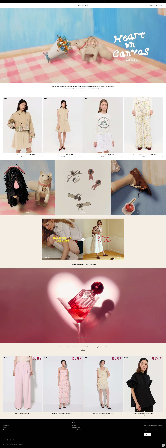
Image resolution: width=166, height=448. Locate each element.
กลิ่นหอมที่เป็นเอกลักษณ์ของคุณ (83, 337)
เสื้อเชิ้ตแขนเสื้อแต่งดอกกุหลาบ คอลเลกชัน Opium (143, 413)
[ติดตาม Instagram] (7, 440)
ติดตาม (147, 434)
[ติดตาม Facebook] (3, 440)
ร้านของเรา (5, 427)
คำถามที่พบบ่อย (6, 425)
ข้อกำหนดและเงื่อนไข (76, 427)
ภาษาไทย (152, 5)
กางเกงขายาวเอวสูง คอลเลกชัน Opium (23, 413)
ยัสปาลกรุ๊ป (74, 425)
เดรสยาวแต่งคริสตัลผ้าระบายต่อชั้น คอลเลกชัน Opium (62, 413)
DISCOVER (47, 257)
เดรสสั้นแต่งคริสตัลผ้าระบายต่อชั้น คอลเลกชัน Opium (103, 413)
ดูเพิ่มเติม (83, 349)
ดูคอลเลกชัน (83, 91)
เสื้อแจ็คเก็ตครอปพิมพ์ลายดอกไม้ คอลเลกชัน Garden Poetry (23, 154)
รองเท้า (138, 212)
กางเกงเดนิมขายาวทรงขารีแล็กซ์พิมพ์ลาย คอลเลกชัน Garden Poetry (143, 154)
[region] (83, 305)
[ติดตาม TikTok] (10, 440)
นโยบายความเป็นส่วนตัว (76, 429)
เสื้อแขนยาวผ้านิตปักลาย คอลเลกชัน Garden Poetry (103, 154)
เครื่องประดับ (83, 212)
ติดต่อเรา (5, 429)
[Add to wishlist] (42, 156)
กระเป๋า (27, 212)
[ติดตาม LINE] (14, 440)
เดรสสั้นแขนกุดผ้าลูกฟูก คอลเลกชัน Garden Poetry (62, 154)
